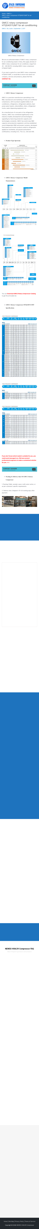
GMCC (4, 28)
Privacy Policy (19, 1221)
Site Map (11, 1221)
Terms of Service (30, 1221)
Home (5, 1221)
